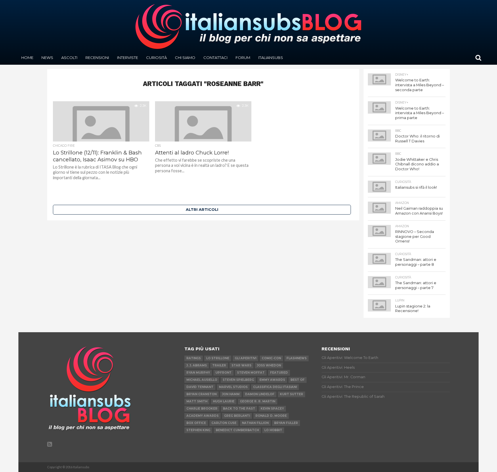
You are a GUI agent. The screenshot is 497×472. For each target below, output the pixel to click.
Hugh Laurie (223, 401)
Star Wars (241, 365)
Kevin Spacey (272, 408)
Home (27, 57)
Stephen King (198, 430)
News (47, 57)
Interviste (127, 57)
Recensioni (97, 57)
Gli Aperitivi (245, 358)
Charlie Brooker (201, 408)
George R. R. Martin (257, 401)
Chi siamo (185, 57)
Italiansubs (270, 57)
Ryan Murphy (198, 372)
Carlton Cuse (223, 423)
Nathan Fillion (255, 423)
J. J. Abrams (196, 365)
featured (279, 372)
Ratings (193, 358)
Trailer (219, 365)
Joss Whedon (269, 365)
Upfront (223, 372)
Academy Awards (202, 416)
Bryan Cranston (201, 394)
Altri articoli (202, 209)
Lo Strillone (217, 358)
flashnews (296, 358)
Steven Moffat (251, 372)
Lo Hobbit (273, 430)
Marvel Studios (233, 387)
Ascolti (69, 57)
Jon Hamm (231, 394)
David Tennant (199, 387)
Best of (297, 380)
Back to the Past (239, 408)
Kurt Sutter (291, 394)
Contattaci (215, 57)
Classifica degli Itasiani (275, 387)
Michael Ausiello (201, 380)
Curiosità (156, 57)
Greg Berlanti (237, 416)
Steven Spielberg (238, 380)
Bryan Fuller (286, 423)
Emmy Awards (272, 380)
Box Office (196, 423)
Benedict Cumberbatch (237, 430)
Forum (243, 57)
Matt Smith (196, 401)
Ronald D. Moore (271, 416)
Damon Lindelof (259, 394)
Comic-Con (271, 358)
